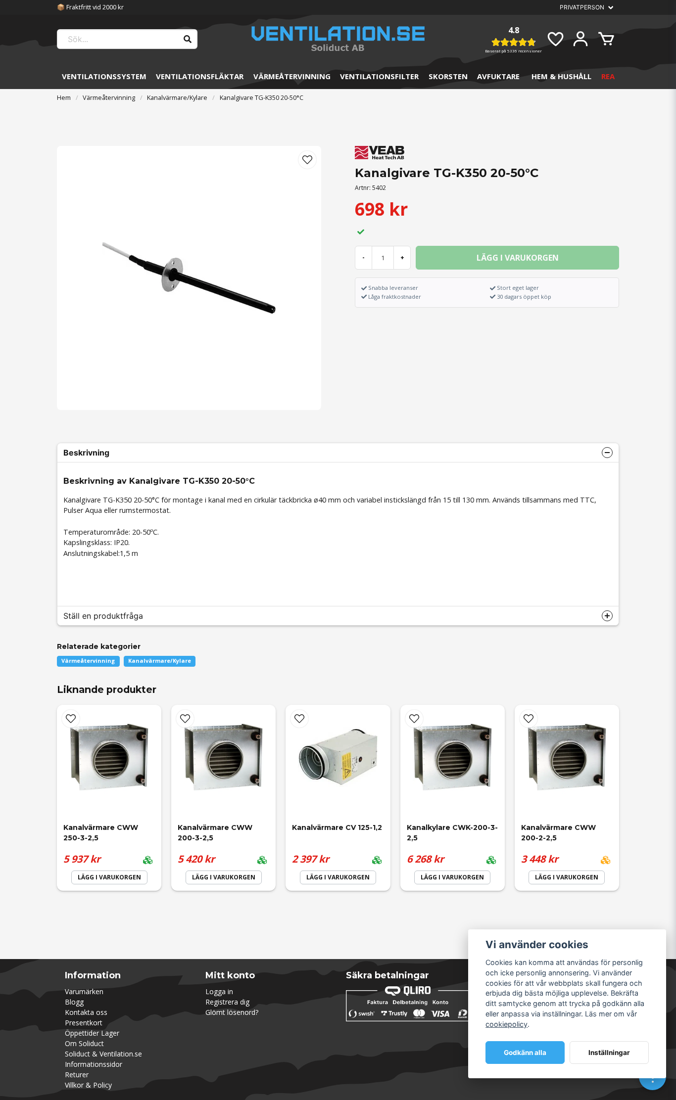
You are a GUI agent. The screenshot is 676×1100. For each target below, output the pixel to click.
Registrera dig (227, 1002)
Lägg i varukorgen (109, 877)
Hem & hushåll (561, 76)
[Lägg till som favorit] (555, 39)
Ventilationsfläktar (199, 76)
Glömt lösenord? (231, 1012)
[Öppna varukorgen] (606, 39)
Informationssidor (93, 1064)
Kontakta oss (86, 1012)
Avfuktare (498, 76)
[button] (307, 160)
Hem (64, 97)
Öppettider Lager (92, 1033)
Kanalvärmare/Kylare (177, 97)
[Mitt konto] (580, 39)
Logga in (219, 991)
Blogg (74, 1002)
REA (608, 76)
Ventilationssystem (104, 76)
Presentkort (83, 1022)
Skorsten (448, 76)
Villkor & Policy (88, 1085)
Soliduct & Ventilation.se (103, 1053)
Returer (77, 1074)
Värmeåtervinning (292, 76)
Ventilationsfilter (379, 76)
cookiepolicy (506, 1024)
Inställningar (609, 1052)
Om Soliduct (84, 1043)
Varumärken (84, 991)
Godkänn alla (525, 1052)
